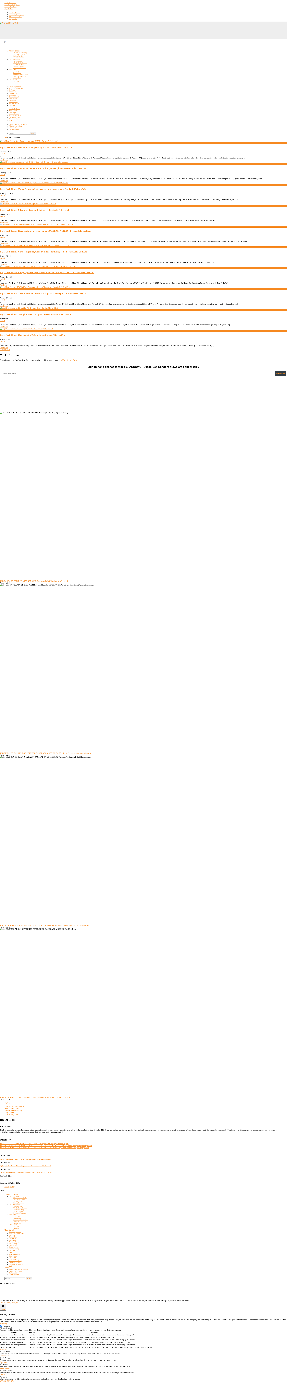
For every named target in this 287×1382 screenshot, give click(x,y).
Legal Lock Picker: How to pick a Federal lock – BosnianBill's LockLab (33, 335)
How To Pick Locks (11, 1108)
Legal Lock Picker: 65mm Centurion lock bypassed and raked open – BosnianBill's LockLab (43, 189)
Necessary (6, 1326)
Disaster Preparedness (15, 86)
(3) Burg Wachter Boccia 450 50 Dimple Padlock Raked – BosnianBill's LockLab (25, 1166)
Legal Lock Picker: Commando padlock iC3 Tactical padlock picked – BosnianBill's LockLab (43, 168)
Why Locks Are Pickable (20, 63)
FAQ (10, 120)
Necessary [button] (3, 1324)
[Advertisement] (45, 31)
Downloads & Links (14, 117)
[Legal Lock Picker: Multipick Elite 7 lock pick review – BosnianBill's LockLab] (29, 308)
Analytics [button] (3, 1362)
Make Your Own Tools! (19, 76)
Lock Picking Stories (14, 109)
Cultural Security (13, 102)
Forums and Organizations (16, 119)
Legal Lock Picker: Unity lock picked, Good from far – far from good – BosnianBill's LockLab (43, 252)
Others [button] (2, 1375)
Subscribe (280, 373)
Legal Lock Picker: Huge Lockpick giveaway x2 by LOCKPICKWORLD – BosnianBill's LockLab (45, 231)
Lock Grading (12, 112)
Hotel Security (13, 100)
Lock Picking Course (19, 54)
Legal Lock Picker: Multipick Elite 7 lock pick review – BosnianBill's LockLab (36, 314)
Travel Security (13, 98)
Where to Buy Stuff (14, 114)
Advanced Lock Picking (10, 7)
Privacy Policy (9, 1187)
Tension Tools (17, 73)
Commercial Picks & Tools (20, 74)
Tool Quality (16, 71)
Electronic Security (14, 103)
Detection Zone (13, 93)
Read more (4, 160)
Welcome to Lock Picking (20, 53)
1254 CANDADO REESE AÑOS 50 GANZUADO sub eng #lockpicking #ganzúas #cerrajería (34, 581)
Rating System (13, 110)
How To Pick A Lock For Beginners (18, 124)
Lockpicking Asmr (14, 129)
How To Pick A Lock (10, 3)
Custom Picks (17, 78)
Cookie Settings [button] (5, 1303)
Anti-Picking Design (18, 64)
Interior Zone (12, 95)
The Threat (12, 90)
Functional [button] (4, 1349)
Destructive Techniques (19, 68)
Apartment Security (14, 97)
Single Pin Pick (8, 9)
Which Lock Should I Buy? (16, 88)
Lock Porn (16, 81)
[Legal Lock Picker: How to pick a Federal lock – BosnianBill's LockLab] (26, 329)
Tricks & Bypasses (18, 66)
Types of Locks (17, 61)
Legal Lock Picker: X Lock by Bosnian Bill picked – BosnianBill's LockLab (35, 210)
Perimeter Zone (13, 92)
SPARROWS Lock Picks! (68, 360)
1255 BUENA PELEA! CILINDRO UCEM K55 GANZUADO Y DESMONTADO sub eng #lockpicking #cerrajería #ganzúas (46, 753)
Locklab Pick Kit (17, 56)
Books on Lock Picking (15, 115)
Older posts (5, 350)
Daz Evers (3, 143)
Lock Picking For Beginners (12, 5)
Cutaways (16, 83)
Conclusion (12, 105)
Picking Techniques (18, 58)
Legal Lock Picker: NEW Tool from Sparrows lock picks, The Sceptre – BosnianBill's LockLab (43, 293)
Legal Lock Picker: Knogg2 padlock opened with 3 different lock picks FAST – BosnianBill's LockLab (47, 272)
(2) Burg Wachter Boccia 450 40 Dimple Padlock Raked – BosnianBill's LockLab (25, 1159)
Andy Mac (4, 164)
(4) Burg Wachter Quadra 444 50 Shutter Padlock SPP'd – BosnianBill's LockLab (26, 1172)
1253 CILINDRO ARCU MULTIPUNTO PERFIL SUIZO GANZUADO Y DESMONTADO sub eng (37, 1097)
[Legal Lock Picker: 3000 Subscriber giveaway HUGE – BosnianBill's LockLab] (29, 141)
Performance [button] (4, 1356)
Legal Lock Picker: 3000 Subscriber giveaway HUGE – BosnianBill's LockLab (36, 147)
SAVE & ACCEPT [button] (7, 1381)
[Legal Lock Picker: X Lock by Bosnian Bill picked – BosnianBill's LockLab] (28, 204)
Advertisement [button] (5, 1368)
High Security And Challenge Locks (13, 185)
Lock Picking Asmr (11, 1114)
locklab (2, 154)
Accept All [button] (15, 1303)
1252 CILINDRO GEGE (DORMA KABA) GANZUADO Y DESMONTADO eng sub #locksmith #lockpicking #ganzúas (44, 925)
